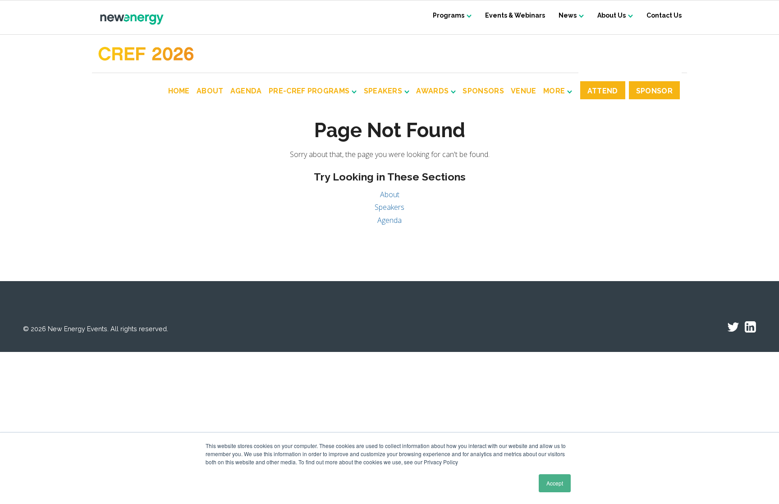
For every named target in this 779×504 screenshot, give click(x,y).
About (210, 91)
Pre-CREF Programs (309, 91)
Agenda (246, 91)
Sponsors (483, 91)
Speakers (383, 91)
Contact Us (664, 15)
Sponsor (654, 91)
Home (179, 91)
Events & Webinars (515, 15)
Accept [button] (554, 483)
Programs (448, 15)
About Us (611, 15)
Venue (523, 91)
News (568, 15)
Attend (602, 91)
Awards (432, 91)
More (554, 91)
